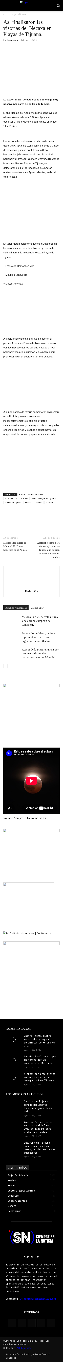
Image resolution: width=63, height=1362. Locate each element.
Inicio (5, 14)
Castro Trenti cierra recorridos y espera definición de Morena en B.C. (39, 1040)
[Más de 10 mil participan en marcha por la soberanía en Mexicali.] (13, 1060)
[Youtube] (51, 1323)
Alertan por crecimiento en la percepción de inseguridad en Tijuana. (39, 1077)
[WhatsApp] (22, 47)
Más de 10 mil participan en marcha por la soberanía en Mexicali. (40, 1060)
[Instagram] (22, 1323)
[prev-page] (5, 666)
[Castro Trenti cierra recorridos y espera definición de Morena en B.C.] (13, 1039)
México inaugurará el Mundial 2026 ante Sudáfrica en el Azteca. (15, 546)
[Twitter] (14, 47)
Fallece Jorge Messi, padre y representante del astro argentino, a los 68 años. (39, 637)
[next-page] (11, 666)
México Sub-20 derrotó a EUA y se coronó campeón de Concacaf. (40, 620)
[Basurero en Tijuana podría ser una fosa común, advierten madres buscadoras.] (13, 1146)
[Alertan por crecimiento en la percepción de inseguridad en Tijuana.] (13, 1077)
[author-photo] (32, 586)
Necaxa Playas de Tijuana (44, 498)
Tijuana (38, 502)
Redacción (12, 40)
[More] (30, 47)
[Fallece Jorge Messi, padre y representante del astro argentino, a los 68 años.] (11, 637)
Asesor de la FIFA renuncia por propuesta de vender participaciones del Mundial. (40, 653)
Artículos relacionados (16, 608)
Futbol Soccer (11, 498)
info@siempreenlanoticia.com (37, 1298)
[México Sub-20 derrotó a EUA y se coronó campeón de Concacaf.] (11, 621)
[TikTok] (32, 1323)
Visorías (49, 502)
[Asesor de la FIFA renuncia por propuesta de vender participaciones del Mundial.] (11, 653)
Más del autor (37, 608)
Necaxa (24, 498)
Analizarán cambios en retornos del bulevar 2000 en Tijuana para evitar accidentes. (38, 1127)
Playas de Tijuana (13, 502)
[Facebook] (6, 47)
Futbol (22, 494)
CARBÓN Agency (23, 1348)
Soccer (28, 502)
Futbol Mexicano (36, 494)
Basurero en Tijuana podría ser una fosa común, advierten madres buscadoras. (39, 1147)
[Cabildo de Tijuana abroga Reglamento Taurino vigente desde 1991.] (13, 1105)
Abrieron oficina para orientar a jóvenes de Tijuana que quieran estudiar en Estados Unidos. (48, 549)
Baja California (19, 14)
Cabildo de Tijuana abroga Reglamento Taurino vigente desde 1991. (38, 1106)
